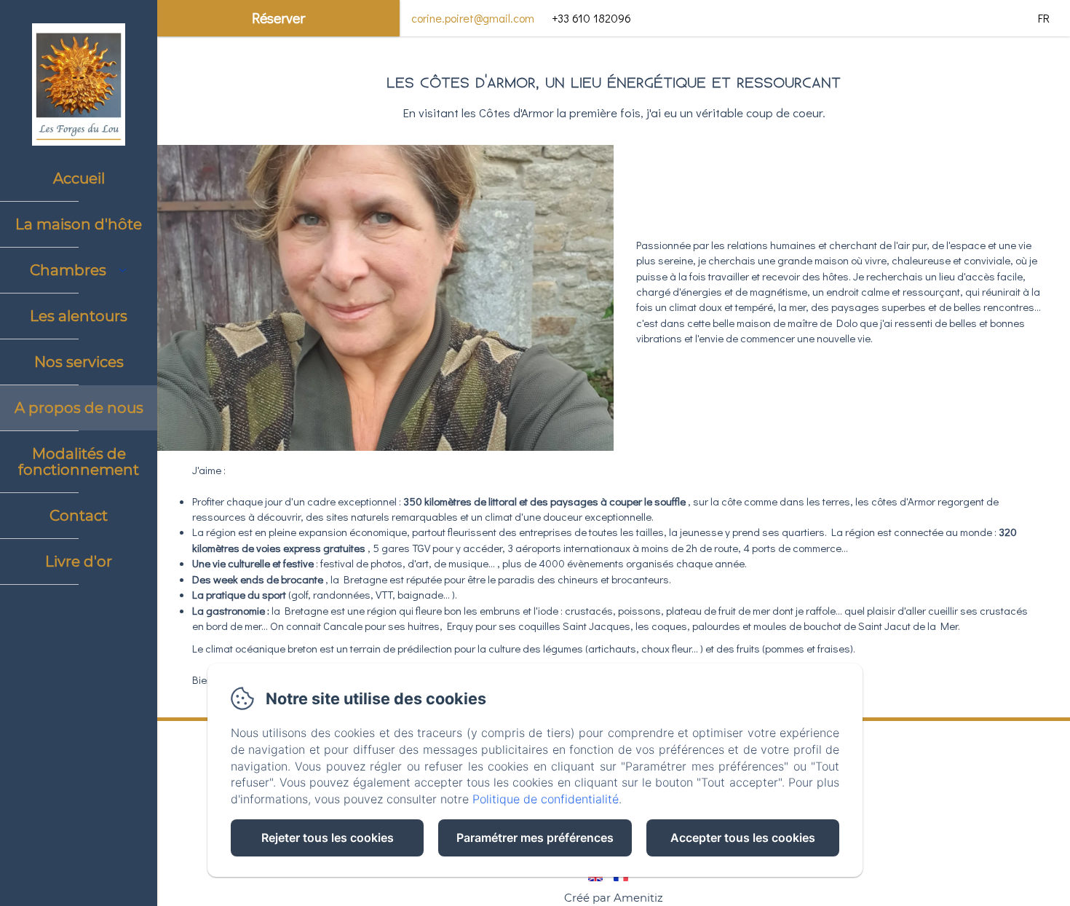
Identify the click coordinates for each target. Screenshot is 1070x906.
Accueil (79, 178)
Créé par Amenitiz (613, 898)
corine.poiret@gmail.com (472, 17)
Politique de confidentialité (545, 799)
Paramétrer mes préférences (535, 837)
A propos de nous (79, 408)
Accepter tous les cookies (742, 837)
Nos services (79, 362)
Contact (78, 515)
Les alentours (78, 316)
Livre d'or (78, 561)
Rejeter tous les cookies (327, 837)
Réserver (278, 17)
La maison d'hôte (78, 224)
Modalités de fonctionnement (78, 461)
